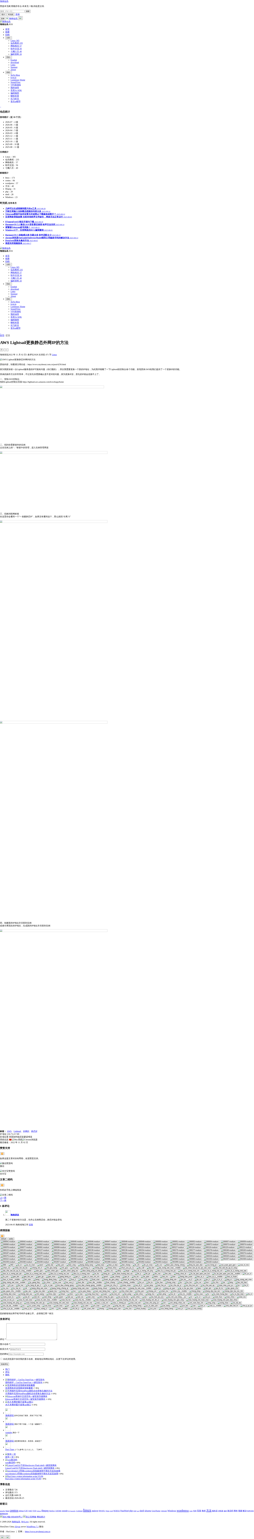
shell (142, 1510)
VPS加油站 (16, 85)
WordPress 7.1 (32, 1526)
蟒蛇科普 (15, 96)
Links (13, 65)
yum (190, 1511)
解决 (245, 1511)
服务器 (215, 1511)
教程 (204, 1511)
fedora (39, 1511)
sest (138, 1511)
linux (87, 1510)
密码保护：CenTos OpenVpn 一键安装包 (23, 1382)
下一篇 (3, 1200)
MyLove (25, 1522)
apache (2, 1511)
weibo (11, 1239)
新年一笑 (9, 1457)
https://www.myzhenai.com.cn (37, 1531)
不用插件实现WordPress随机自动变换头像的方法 (27, 1393)
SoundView (16, 82)
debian (21, 1511)
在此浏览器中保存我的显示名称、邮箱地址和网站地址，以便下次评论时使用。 (40, 1359)
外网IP (26, 1131)
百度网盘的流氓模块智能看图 (19, 1388)
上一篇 (3, 1197)
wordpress (183, 1510)
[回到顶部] (2, 1537)
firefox (52, 1511)
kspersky (73, 1511)
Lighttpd (79, 1511)
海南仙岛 (4, 1)
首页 (2, 335)
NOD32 (116, 1511)
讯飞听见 (15, 99)
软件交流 (250, 1511)
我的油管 (15, 87)
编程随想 (15, 93)
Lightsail (17, 1131)
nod (111, 1511)
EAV (26, 1511)
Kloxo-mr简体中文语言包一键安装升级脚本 (25, 1399)
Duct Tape (10, 1449)
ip (69, 1511)
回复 (31, 1224)
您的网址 (4, 1354)
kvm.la (13, 77)
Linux (54, 355)
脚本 (236, 1511)
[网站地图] (0, 106)
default (3, 1239)
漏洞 (225, 1511)
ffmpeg (45, 1510)
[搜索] (20, 18)
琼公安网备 (31, 1517)
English (14, 60)
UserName (156, 1511)
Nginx (108, 1511)
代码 (194, 1511)
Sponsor (14, 67)
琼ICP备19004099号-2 (12, 1517)
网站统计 (41, 1517)
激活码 (230, 1511)
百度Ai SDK (16, 90)
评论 (3, 1339)
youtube (9, 1432)
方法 (209, 1510)
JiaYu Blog (15, 75)
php (131, 1510)
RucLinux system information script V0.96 (23, 1479)
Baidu (7, 1511)
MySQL (102, 1511)
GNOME (58, 1511)
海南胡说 (15, 1215)
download (15, 62)
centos (14, 1510)
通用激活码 (4, 1514)
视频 (240, 1511)
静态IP (34, 1131)
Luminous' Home (18, 80)
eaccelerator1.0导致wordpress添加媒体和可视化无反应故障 (31, 1474)
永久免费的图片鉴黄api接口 (18, 1405)
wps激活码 (10, 1462)
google (65, 1511)
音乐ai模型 (16, 101)
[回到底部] (7, 1537)
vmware (164, 1511)
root (134, 1511)
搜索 (28, 11)
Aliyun (17, 1526)
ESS (34, 1511)
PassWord (124, 1511)
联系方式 (5, 1349)
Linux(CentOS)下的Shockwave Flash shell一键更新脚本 (30, 1468)
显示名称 (5, 1344)
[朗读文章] (5, 349)
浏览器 (220, 1511)
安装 (199, 1511)
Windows (171, 1510)
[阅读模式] (7, 349)
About (13, 69)
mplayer (95, 1511)
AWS (9, 1131)
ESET (30, 1511)
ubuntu (148, 1510)
